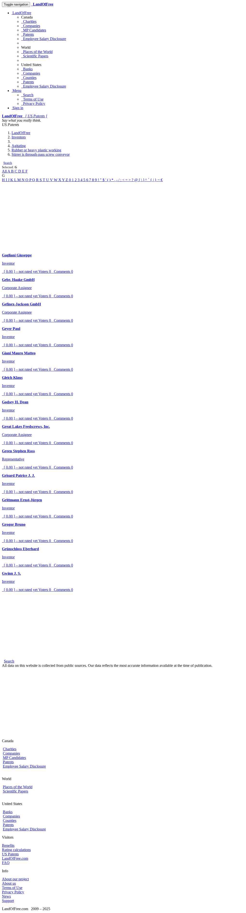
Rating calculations (16, 850)
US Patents (10, 854)
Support (8, 901)
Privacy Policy (33, 103)
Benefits (8, 845)
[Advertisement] (123, 215)
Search (27, 95)
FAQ (6, 863)
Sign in (17, 108)
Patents (27, 34)
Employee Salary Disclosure (43, 39)
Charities (29, 21)
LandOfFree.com (15, 858)
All (4, 171)
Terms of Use (32, 99)
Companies (30, 26)
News (6, 896)
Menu (16, 91)
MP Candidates (33, 30)
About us (9, 883)
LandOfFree (21, 13)
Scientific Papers (34, 56)
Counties (29, 78)
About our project (15, 879)
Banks (27, 69)
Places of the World (37, 52)
